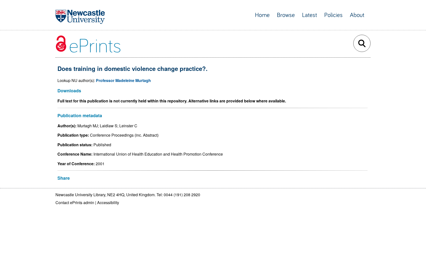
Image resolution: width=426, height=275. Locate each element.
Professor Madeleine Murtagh (123, 80)
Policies (333, 15)
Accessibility (108, 202)
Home (262, 15)
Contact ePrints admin (74, 202)
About (357, 15)
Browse (286, 15)
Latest (309, 15)
